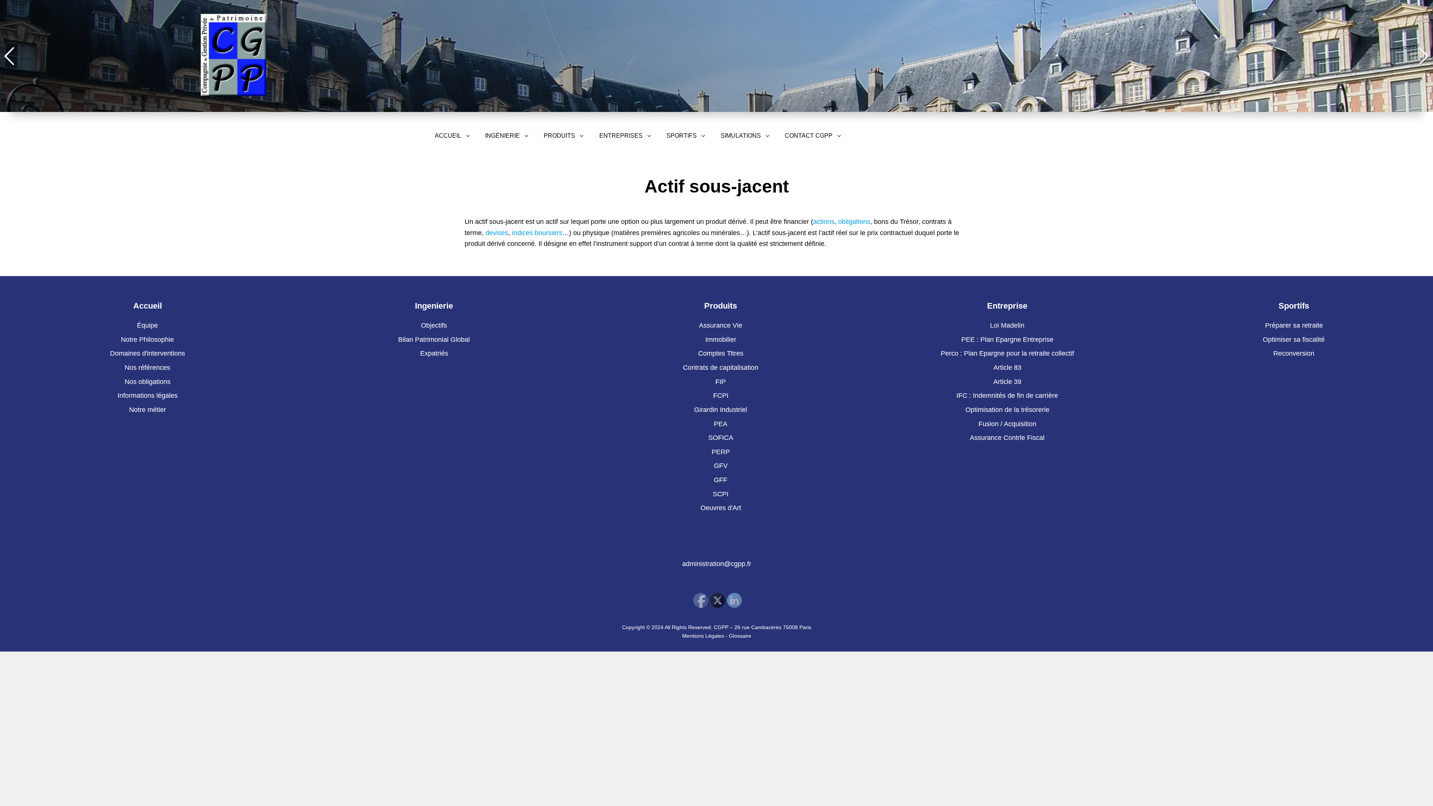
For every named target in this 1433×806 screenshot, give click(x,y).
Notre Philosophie (147, 339)
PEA (720, 424)
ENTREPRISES (621, 135)
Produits (559, 135)
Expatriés (434, 353)
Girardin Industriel (720, 409)
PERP (721, 452)
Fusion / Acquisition (1007, 424)
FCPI (720, 395)
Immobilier (720, 339)
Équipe (147, 325)
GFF (720, 480)
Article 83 (1007, 367)
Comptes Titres (720, 353)
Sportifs (681, 135)
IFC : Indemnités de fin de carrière (1007, 395)
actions (823, 221)
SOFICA (720, 437)
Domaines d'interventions (147, 353)
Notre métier (147, 409)
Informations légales (148, 395)
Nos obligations (148, 381)
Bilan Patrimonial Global (434, 339)
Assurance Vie (720, 325)
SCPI (720, 494)
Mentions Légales (703, 636)
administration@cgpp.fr (716, 564)
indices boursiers (537, 233)
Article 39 (1007, 381)
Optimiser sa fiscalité (1294, 339)
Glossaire (740, 636)
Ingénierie (502, 135)
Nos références (147, 367)
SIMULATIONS (741, 135)
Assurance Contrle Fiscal (1007, 437)
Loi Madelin (1007, 325)
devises (497, 233)
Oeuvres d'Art (720, 508)
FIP (720, 381)
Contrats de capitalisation (720, 367)
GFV (721, 465)
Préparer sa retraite (1294, 325)
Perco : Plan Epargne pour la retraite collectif (1007, 353)
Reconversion (1293, 353)
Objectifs (434, 325)
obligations (854, 221)
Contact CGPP (809, 135)
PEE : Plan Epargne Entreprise (1007, 339)
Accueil (448, 135)
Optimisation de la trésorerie (1007, 409)
